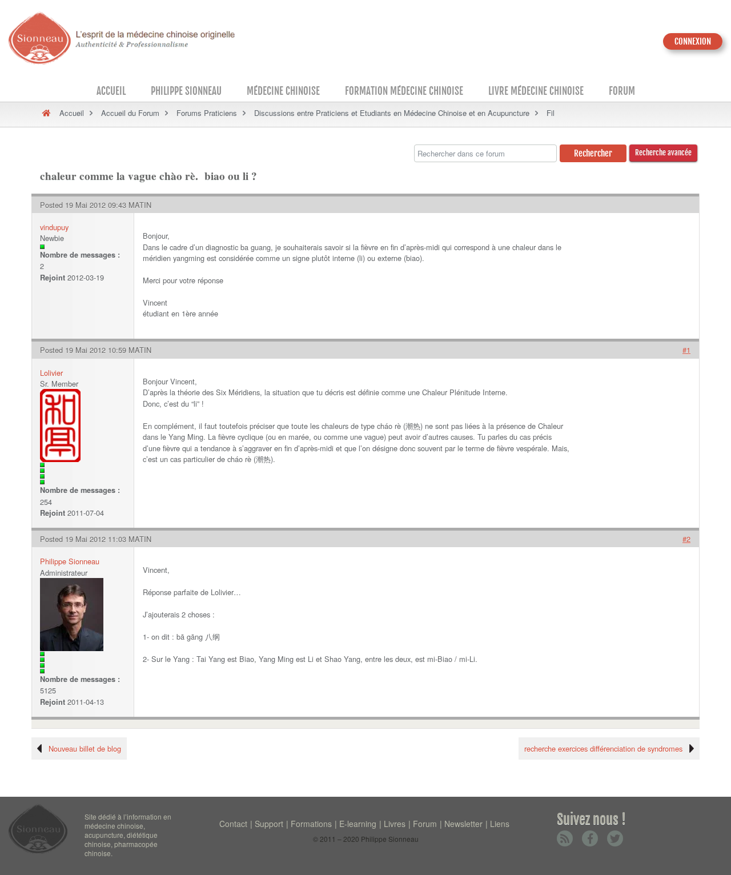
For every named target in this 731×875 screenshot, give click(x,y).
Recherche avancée (663, 152)
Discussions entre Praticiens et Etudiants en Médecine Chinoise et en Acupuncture (391, 112)
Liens (499, 823)
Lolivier (51, 372)
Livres (394, 823)
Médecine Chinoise (283, 91)
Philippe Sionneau (186, 91)
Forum (622, 91)
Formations (311, 823)
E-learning (357, 823)
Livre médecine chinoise (536, 91)
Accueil (111, 91)
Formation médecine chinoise (404, 91)
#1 (686, 349)
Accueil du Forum (130, 112)
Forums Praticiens (206, 112)
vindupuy (54, 227)
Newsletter (463, 823)
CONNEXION (692, 41)
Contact (233, 823)
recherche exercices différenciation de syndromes (603, 748)
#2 (686, 538)
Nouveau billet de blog (85, 748)
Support (269, 823)
